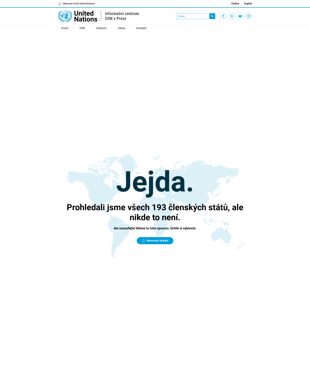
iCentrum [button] (101, 28)
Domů (64, 28)
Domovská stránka (157, 240)
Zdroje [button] (121, 28)
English (248, 3)
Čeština (235, 3)
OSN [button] (82, 28)
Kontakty (141, 28)
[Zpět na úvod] (98, 16)
